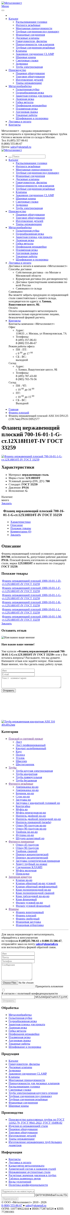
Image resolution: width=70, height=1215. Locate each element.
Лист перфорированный (31, 745)
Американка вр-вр (27, 786)
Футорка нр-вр (25, 835)
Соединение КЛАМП (29, 867)
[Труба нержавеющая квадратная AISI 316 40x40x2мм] (35, 724)
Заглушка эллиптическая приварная (38, 860)
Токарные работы (26, 115)
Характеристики (20, 521)
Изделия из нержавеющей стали (28, 1126)
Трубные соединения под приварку (37, 31)
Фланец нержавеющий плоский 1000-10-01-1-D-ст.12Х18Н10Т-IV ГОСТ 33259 (31, 582)
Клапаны (21, 50)
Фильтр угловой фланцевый (33, 905)
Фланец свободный (27, 918)
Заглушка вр (23, 799)
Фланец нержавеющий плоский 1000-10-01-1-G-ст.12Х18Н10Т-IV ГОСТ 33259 (31, 597)
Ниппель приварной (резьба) (33, 822)
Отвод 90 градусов (27, 847)
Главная (13, 409)
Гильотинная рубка (27, 89)
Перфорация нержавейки (31, 105)
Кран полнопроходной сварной (35, 892)
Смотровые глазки (27, 60)
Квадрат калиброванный (31, 748)
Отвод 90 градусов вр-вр (31, 825)
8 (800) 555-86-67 (11, 1205)
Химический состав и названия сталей (32, 1168)
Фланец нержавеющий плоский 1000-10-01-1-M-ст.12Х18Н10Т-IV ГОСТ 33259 (32, 618)
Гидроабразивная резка (30, 92)
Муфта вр (22, 809)
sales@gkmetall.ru (20, 146)
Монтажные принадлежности (34, 28)
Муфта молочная (26, 870)
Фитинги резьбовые (28, 25)
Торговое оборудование (30, 76)
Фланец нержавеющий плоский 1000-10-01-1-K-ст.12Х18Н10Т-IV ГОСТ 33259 (31, 604)
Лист (19, 741)
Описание (16, 525)
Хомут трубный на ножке (31, 864)
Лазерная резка (25, 99)
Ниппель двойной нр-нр (31, 815)
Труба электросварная (29, 66)
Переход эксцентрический (32, 857)
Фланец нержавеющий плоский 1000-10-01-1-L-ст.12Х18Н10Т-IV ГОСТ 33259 (31, 611)
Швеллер (21, 761)
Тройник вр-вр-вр (27, 831)
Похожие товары (20, 528)
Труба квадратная (26, 774)
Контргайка (23, 806)
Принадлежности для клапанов (35, 44)
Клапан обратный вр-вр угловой (36, 883)
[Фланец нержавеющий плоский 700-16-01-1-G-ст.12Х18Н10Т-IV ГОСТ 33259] (35, 459)
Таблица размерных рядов (25, 1178)
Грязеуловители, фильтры (31, 41)
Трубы (13, 767)
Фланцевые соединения (30, 34)
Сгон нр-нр (23, 796)
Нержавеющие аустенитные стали (29, 1172)
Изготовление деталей (29, 79)
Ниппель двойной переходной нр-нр (38, 819)
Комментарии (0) (20, 531)
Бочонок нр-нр (25, 793)
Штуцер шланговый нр (30, 838)
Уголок (20, 757)
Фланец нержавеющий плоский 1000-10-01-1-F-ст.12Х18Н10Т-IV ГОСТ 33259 (31, 589)
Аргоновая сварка (27, 111)
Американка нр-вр (27, 790)
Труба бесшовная (26, 780)
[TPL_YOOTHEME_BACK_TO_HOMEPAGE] (11, 2)
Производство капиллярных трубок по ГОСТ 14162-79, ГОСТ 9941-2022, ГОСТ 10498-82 (36, 1121)
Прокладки (22, 873)
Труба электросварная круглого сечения (33, 1092)
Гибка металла (24, 102)
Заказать (6, 503)
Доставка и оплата (20, 121)
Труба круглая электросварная (34, 770)
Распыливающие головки (31, 21)
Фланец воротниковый (30, 912)
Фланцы (14, 909)
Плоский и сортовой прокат (26, 738)
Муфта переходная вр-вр (31, 812)
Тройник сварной (26, 851)
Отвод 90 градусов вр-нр (31, 828)
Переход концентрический (32, 854)
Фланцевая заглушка (28, 921)
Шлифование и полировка (32, 118)
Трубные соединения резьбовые (35, 47)
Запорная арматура (20, 876)
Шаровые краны (26, 57)
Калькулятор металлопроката (26, 1165)
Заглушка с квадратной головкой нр (38, 802)
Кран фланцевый (26, 899)
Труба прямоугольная (29, 777)
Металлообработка (20, 86)
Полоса (20, 754)
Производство (17, 70)
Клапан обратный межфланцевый (36, 886)
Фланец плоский (19, 412)
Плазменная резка (27, 108)
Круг (19, 751)
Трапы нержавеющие (29, 82)
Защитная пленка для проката (34, 95)
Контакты (15, 124)
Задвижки (22, 63)
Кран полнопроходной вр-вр (33, 889)
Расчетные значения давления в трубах (32, 1175)
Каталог (13, 18)
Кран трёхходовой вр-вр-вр (32, 896)
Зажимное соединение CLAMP (35, 54)
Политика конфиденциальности (28, 1184)
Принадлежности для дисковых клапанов (34, 1083)
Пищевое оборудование (30, 73)
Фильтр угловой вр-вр (29, 902)
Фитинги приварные (21, 841)
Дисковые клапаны (27, 37)
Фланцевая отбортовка (30, 925)
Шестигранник (25, 764)
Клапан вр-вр (24, 880)
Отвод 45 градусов (27, 844)
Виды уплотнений (20, 1181)
